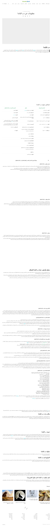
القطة (27, 342)
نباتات (36, 519)
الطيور (24, 323)
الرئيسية (40, 3)
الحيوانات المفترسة (25, 11)
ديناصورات (18, 3)
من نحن (49, 513)
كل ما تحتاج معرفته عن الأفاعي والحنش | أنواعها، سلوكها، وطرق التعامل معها (41, 7)
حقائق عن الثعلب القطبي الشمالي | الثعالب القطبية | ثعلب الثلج (24, 7)
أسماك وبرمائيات (22, 3)
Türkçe (49, 519)
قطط (11, 518)
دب (22, 11)
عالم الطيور (26, 3)
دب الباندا (12, 435)
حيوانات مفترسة (29, 3)
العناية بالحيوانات (10, 513)
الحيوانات (37, 3)
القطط (13, 3)
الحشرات (15, 3)
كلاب (11, 519)
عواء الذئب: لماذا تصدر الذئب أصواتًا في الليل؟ (8, 7)
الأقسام (36, 513)
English (49, 518)
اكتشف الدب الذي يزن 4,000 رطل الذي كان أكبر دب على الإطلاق (8, 503)
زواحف (24, 519)
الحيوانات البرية (28, 11)
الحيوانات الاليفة (33, 3)
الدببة (12, 121)
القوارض (25, 110)
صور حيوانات (23, 513)
